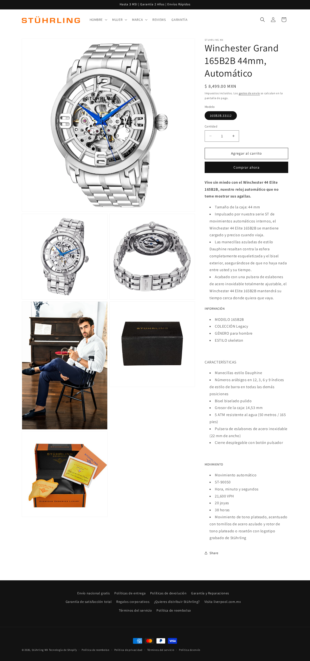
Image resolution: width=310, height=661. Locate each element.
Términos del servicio (135, 610)
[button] (98, 20)
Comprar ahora (246, 167)
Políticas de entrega (130, 593)
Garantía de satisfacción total (89, 601)
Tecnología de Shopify (63, 650)
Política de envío (189, 650)
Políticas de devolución (168, 593)
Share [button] (213, 553)
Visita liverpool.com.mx (222, 601)
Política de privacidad (128, 650)
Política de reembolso (173, 610)
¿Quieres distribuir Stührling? (177, 601)
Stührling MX (40, 650)
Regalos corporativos (132, 601)
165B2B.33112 (221, 115)
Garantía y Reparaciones (210, 593)
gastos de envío (249, 93)
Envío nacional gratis (93, 593)
